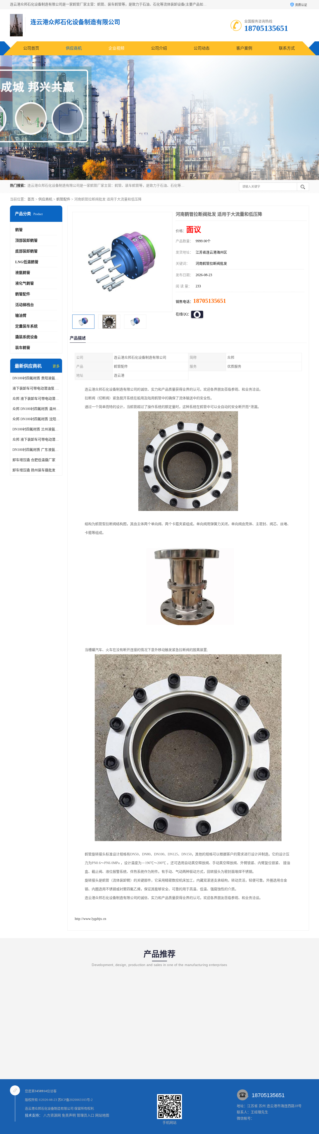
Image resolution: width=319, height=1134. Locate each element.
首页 (30, 199)
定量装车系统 (26, 326)
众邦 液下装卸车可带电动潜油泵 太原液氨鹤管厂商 (36, 439)
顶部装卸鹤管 (26, 241)
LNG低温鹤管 (26, 262)
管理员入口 (85, 1115)
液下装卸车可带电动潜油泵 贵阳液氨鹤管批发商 (36, 388)
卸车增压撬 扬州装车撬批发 (33, 470)
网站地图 (102, 1115)
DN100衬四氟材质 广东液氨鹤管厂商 (36, 450)
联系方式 (287, 48)
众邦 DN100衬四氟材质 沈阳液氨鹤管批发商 (36, 419)
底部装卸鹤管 (26, 251)
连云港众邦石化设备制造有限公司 (49, 1108)
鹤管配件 (63, 199)
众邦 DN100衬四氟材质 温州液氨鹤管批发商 (36, 409)
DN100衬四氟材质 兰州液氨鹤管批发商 (36, 429)
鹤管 (19, 230)
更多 (56, 366)
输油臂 (20, 316)
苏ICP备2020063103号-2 (75, 1100)
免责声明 (69, 1115)
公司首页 (31, 48)
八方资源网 (52, 1115)
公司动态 (202, 48)
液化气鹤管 (24, 283)
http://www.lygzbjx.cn (90, 919)
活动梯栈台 (24, 305)
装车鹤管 (22, 348)
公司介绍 (159, 48)
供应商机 (74, 48)
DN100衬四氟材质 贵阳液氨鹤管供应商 (36, 378)
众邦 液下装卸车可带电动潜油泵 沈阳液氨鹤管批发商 (36, 399)
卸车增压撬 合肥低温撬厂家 (33, 460)
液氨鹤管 (22, 273)
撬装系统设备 (26, 337)
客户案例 (244, 48)
